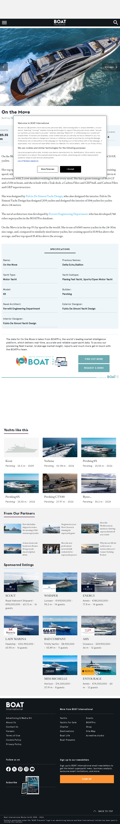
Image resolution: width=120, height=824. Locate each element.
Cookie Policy (13, 740)
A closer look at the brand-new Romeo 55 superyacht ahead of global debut (30, 549)
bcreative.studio (95, 735)
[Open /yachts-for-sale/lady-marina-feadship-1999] (21, 625)
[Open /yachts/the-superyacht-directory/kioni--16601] (21, 447)
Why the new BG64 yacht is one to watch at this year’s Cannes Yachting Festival (108, 549)
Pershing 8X (90, 461)
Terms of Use (13, 735)
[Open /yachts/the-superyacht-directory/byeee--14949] (98, 483)
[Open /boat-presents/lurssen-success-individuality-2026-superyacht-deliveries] (51, 528)
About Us (11, 722)
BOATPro (91, 722)
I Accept (70, 169)
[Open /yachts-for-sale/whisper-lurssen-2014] (60, 582)
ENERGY (89, 596)
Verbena (49, 461)
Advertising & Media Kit (19, 718)
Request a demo (94, 368)
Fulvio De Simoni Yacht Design (44, 196)
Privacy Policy (13, 744)
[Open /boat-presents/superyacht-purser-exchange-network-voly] (51, 549)
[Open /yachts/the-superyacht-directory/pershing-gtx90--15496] (60, 483)
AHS (86, 639)
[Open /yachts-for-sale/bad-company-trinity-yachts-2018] (60, 625)
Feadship (10, 643)
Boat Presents (67, 740)
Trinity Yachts (51, 643)
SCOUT (10, 596)
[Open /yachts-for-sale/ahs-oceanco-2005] (98, 625)
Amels (86, 600)
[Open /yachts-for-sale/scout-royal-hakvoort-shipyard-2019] (21, 582)
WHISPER (51, 596)
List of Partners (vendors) (28, 161)
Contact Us (12, 727)
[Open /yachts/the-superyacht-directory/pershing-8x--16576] (21, 483)
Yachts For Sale (68, 722)
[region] (60, 146)
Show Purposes (47, 169)
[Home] (60, 22)
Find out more (94, 359)
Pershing (67, 293)
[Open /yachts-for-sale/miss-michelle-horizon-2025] (60, 665)
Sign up (87, 779)
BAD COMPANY (55, 639)
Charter (64, 727)
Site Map (90, 731)
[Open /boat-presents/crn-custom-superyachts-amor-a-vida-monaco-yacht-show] (12, 528)
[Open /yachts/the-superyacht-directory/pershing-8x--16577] (98, 447)
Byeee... (87, 497)
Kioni (8, 461)
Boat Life (65, 735)
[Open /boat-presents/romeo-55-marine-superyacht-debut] (12, 549)
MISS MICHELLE (55, 679)
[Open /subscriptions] (27, 786)
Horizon (48, 683)
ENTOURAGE (92, 679)
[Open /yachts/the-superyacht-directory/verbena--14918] (60, 447)
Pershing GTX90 (54, 497)
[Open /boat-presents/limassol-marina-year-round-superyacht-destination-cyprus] (90, 528)
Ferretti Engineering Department (68, 214)
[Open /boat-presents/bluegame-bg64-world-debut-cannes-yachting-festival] (90, 549)
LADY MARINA (15, 639)
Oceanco (88, 643)
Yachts (63, 718)
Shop (89, 727)
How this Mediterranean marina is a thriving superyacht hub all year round (107, 529)
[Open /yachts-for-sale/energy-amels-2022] (98, 582)
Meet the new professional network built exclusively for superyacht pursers (69, 549)
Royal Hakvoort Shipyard (18, 600)
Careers (10, 731)
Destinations (67, 731)
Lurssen (48, 600)
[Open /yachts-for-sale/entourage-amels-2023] (98, 665)
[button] (4, 67)
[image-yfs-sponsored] (10, 591)
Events (89, 718)
